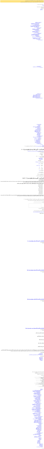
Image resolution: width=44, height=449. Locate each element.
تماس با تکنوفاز (40, 358)
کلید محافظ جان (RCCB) (38, 408)
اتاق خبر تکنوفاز (40, 357)
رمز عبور (43, 378)
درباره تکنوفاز (41, 444)
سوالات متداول (40, 445)
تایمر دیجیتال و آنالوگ (39, 427)
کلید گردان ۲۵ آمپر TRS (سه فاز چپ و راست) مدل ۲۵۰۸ (35, 328)
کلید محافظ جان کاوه (37, 411)
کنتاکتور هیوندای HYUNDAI (36, 29)
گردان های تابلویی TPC (37, 142)
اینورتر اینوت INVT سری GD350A (36, 97)
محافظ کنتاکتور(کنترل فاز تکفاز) (36, 126)
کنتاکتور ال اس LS (38, 397)
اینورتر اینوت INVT (38, 94)
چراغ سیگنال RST (39, 429)
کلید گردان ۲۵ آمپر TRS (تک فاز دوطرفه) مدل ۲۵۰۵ (35, 299)
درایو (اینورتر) (41, 67)
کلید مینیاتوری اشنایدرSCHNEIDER (35, 23)
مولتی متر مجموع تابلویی (37, 130)
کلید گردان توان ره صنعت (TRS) (36, 434)
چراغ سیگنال (39, 438)
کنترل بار (39, 125)
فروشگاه (41, 360)
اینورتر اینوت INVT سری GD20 (36, 95)
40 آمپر (39, 163)
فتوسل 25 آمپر (38, 135)
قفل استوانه (38, 440)
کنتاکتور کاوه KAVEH (37, 399)
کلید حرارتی (40, 37)
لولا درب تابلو (38, 442)
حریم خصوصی (40, 359)
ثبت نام (42, 381)
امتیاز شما (42, 208)
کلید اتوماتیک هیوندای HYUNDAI (35, 34)
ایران (39, 170)
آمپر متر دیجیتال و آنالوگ (38, 428)
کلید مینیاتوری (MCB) (39, 403)
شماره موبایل (42, 377)
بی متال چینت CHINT (37, 402)
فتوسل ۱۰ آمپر (38, 431)
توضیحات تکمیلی (40, 158)
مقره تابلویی (38, 143)
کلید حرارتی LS (38, 39)
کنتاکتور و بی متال (39, 27)
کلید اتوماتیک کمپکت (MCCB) (38, 390)
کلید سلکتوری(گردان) (39, 136)
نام (43, 201)
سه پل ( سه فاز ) (38, 165)
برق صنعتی (41, 9)
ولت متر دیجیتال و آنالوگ (37, 131)
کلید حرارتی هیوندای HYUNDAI (36, 38)
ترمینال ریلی (39, 137)
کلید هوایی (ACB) (38, 36)
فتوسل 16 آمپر (38, 134)
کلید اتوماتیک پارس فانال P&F (37, 393)
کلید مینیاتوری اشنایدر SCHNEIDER (36, 404)
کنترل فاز (40, 423)
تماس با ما (41, 144)
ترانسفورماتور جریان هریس (38, 417)
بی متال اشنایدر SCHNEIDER (35, 31)
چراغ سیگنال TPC (38, 141)
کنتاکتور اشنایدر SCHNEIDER (36, 396)
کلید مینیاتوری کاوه (38, 407)
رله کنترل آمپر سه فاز (37, 127)
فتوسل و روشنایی (39, 430)
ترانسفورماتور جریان (40, 416)
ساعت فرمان (38, 128)
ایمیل (43, 202)
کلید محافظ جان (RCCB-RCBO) (36, 25)
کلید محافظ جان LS (38, 410)
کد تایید (43, 380)
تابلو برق (40, 437)
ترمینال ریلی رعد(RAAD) (37, 138)
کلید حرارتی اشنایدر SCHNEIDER (36, 413)
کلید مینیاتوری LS (37, 24)
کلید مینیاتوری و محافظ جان (38, 22)
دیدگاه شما (42, 207)
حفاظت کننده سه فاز (39, 124)
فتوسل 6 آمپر (38, 133)
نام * (43, 382)
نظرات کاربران (40, 159)
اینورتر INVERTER (39, 93)
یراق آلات (40, 439)
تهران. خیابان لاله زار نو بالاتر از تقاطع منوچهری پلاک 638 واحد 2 (35, 354)
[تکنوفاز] (40, 348)
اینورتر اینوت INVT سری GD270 (37, 421)
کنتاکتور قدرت (38, 28)
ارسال (42, 209)
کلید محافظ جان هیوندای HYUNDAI (35, 26)
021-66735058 (40, 353)
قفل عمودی (38, 441)
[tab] (21, 158)
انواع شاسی (40, 435)
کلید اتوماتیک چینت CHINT (37, 392)
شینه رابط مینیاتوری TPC (37, 140)
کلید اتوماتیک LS (37, 35)
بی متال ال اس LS (37, 32)
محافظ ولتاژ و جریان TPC (37, 139)
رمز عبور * (42, 384)
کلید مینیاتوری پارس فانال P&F (36, 406)
